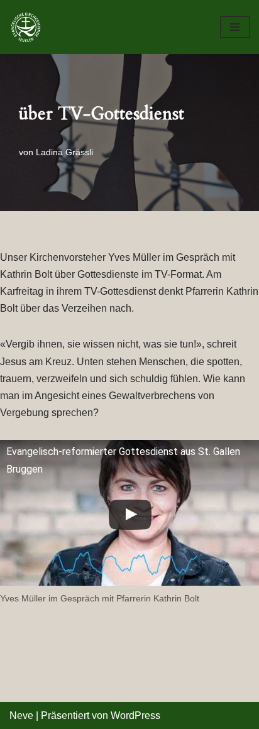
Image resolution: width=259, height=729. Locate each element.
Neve (21, 715)
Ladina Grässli (64, 152)
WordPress (135, 715)
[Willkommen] (29, 27)
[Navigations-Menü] (235, 27)
